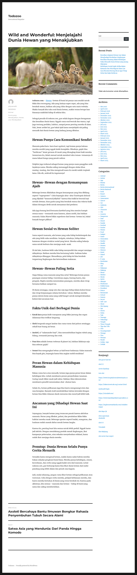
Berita (102, 185)
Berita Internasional (107, 187)
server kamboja (104, 369)
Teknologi (103, 320)
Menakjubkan (16, 120)
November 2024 (105, 143)
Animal (10, 112)
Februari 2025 (105, 136)
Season (102, 297)
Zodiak (102, 344)
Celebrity (103, 205)
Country (103, 214)
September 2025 (106, 122)
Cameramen (104, 198)
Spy (101, 308)
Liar (9, 120)
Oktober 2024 (105, 145)
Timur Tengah (105, 324)
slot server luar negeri (106, 436)
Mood (102, 272)
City (101, 212)
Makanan (103, 268)
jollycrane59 (12, 106)
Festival (103, 225)
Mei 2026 (103, 107)
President (103, 288)
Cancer (102, 201)
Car (101, 203)
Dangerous (104, 216)
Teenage (103, 317)
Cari (100, 36)
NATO (102, 279)
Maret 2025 (104, 134)
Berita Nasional (105, 189)
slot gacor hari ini (105, 360)
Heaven (103, 245)
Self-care (103, 302)
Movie (102, 277)
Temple (103, 322)
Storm (102, 311)
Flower (102, 230)
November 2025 (105, 118)
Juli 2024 (103, 151)
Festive (102, 228)
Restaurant (104, 293)
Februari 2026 (105, 111)
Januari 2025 (104, 138)
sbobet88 (102, 418)
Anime (102, 178)
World (102, 340)
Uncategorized (105, 331)
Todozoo (14, 16)
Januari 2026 (104, 113)
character (103, 210)
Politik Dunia (104, 286)
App (101, 180)
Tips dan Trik (104, 326)
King (102, 263)
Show (102, 304)
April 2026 (104, 109)
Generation (104, 239)
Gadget (102, 234)
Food (102, 232)
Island (102, 254)
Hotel (102, 252)
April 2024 (103, 158)
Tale (101, 315)
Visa (101, 335)
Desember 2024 (105, 140)
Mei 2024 (103, 156)
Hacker (102, 241)
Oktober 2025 (105, 120)
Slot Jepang (104, 306)
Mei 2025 (103, 129)
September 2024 (106, 147)
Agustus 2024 (105, 149)
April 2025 (103, 131)
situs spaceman (104, 416)
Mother (103, 275)
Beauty (102, 183)
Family (102, 223)
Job (101, 257)
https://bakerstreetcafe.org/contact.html (113, 384)
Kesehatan (104, 261)
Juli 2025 (103, 125)
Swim (102, 313)
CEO (101, 207)
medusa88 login (104, 389)
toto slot (101, 373)
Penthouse (104, 284)
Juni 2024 (103, 154)
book (102, 192)
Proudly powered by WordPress (26, 566)
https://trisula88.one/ (106, 393)
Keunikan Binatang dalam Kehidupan (113, 60)
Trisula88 (102, 427)
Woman (103, 338)
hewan (102, 248)
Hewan (49, 100)
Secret (102, 299)
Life (101, 266)
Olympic (103, 281)
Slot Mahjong (103, 432)
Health (102, 243)
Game (102, 237)
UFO (101, 329)
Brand (102, 194)
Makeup (103, 270)
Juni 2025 (103, 127)
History (103, 250)
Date (101, 219)
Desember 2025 (105, 116)
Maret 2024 (104, 160)
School (102, 295)
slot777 (101, 364)
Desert (102, 221)
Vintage (103, 333)
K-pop (102, 259)
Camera (103, 196)
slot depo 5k (103, 411)
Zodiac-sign (104, 342)
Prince (102, 290)
